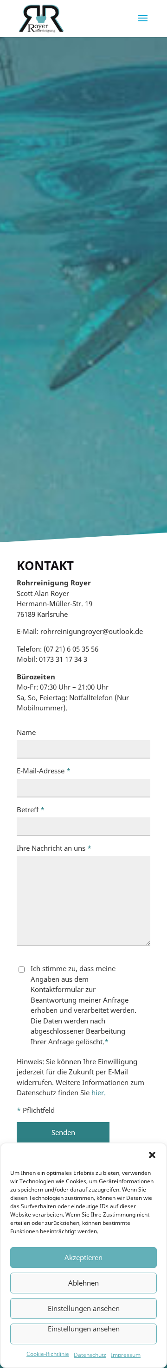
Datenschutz (90, 1355)
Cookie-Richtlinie (47, 1354)
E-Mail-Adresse (44, 770)
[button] (152, 1155)
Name (26, 732)
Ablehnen (83, 1282)
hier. (98, 1092)
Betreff (31, 809)
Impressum (126, 1355)
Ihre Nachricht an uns (54, 848)
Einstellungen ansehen (84, 1308)
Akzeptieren (83, 1257)
